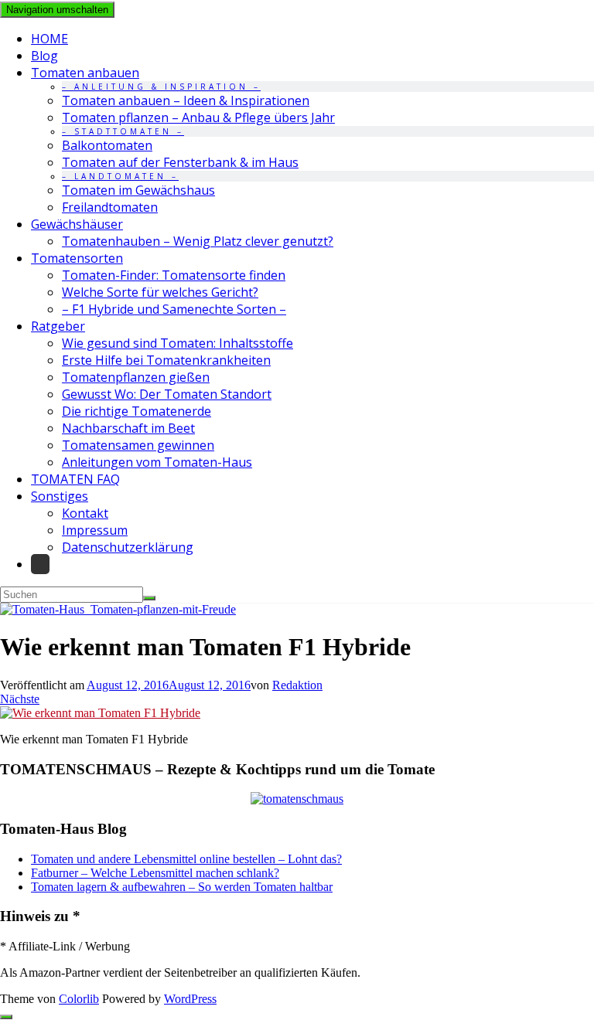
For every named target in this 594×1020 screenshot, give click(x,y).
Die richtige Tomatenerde (136, 411)
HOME (49, 38)
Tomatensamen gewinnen (138, 445)
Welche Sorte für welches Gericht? (160, 292)
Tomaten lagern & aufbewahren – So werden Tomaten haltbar (182, 886)
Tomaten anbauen (85, 72)
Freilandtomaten (110, 207)
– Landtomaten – (120, 176)
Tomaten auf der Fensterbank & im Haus (180, 162)
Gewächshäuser (77, 224)
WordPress (190, 998)
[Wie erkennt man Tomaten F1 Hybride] (100, 712)
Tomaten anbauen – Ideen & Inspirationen (185, 100)
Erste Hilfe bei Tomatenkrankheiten (166, 360)
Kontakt (85, 513)
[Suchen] (149, 598)
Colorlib (79, 998)
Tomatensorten (77, 258)
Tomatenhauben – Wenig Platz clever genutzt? (197, 241)
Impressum (95, 530)
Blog (44, 55)
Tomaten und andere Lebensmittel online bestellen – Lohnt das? (186, 858)
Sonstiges (59, 496)
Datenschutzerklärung (127, 547)
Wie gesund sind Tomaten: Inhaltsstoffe (177, 343)
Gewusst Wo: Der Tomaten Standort (166, 394)
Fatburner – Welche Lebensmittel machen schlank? (155, 872)
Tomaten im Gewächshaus (138, 190)
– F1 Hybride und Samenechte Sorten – (174, 309)
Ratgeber (58, 326)
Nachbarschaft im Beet (128, 428)
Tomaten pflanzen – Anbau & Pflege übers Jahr (198, 117)
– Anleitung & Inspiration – (161, 86)
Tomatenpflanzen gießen (136, 377)
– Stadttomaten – (123, 131)
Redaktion (297, 685)
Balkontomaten (107, 145)
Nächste (19, 699)
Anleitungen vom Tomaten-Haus (157, 462)
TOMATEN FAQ (75, 479)
